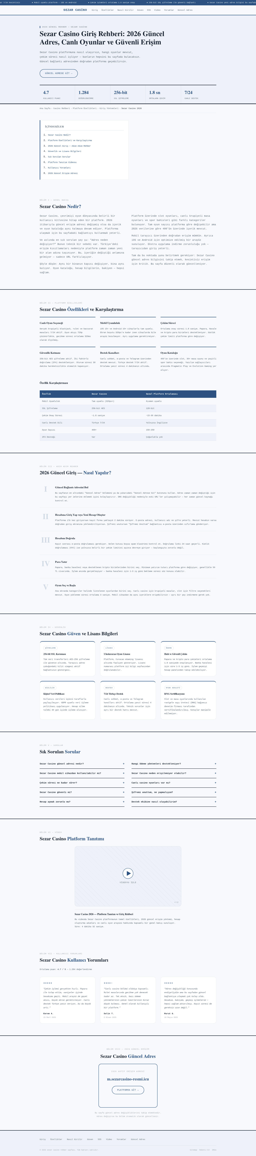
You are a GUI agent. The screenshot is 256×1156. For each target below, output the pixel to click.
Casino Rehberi (61, 108)
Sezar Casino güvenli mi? (82, 792)
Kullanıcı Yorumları (59, 168)
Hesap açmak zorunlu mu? (82, 801)
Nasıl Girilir (125, 10)
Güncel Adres (185, 10)
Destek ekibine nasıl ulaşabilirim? (174, 801)
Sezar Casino (75, 10)
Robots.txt (204, 1150)
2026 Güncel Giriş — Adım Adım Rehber (69, 146)
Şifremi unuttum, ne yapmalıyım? (174, 792)
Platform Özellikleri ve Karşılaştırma (70, 140)
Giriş (95, 10)
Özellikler (107, 10)
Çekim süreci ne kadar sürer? (82, 782)
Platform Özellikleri (85, 108)
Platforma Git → (128, 1090)
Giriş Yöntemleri (109, 108)
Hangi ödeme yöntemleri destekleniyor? (174, 763)
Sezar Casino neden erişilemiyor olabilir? (174, 773)
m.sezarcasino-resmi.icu (128, 1079)
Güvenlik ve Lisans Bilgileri (64, 151)
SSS (149, 10)
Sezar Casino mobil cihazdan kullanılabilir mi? (82, 773)
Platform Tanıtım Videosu (62, 162)
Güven (140, 10)
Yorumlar (169, 10)
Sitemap (193, 1150)
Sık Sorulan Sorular (59, 157)
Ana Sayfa (45, 108)
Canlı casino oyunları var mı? (174, 782)
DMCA (214, 1150)
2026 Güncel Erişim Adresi (63, 173)
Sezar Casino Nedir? (59, 135)
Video (157, 10)
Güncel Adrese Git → (58, 73)
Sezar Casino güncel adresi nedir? (82, 763)
